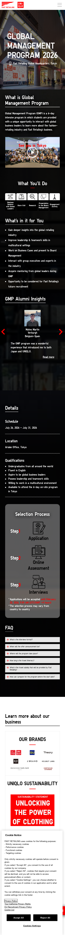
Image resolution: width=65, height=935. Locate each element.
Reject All (45, 917)
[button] (4, 332)
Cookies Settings (32, 925)
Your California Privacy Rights (18, 903)
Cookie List (9, 909)
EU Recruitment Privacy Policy (18, 906)
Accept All (18, 917)
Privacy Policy (11, 900)
